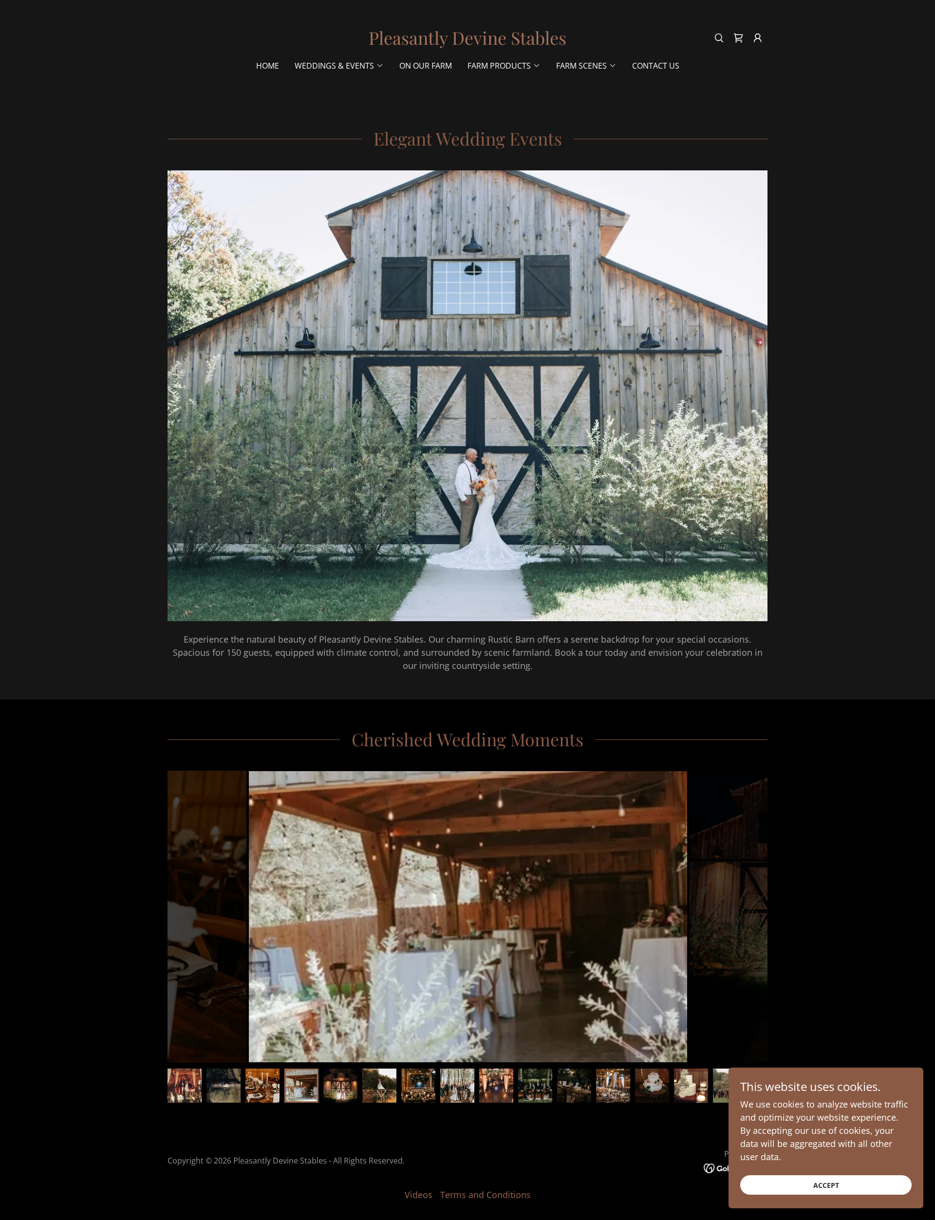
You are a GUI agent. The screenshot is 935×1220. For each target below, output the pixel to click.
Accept (826, 1185)
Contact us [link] (655, 65)
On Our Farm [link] (425, 65)
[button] (738, 38)
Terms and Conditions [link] (485, 1195)
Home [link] (267, 65)
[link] (467, 41)
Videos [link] (418, 1195)
